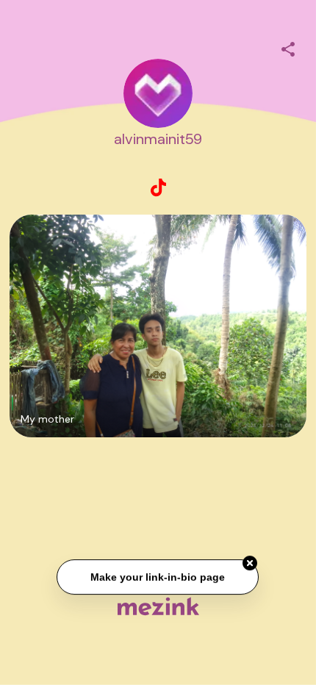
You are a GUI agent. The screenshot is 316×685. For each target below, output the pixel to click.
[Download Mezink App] (158, 606)
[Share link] (288, 47)
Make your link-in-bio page (158, 578)
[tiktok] (158, 188)
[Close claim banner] (250, 563)
